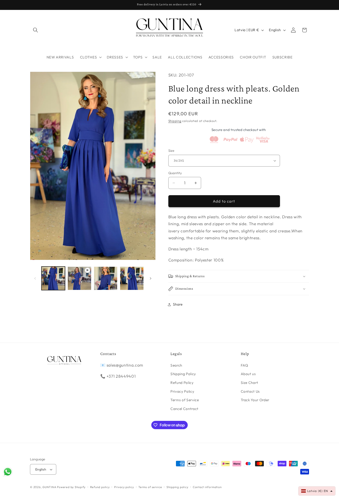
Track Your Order (255, 400)
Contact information (207, 487)
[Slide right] (151, 278)
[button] (35, 30)
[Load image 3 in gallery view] (132, 278)
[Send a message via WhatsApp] (7, 471)
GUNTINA (49, 487)
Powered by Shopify (71, 487)
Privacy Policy (182, 391)
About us (248, 374)
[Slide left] (35, 278)
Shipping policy (177, 487)
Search (176, 365)
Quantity (175, 173)
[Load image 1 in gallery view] (53, 278)
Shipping (174, 121)
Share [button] (178, 304)
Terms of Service (184, 400)
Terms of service (150, 487)
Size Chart (250, 382)
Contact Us (250, 391)
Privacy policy (124, 487)
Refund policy (100, 487)
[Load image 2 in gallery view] (106, 278)
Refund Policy (182, 382)
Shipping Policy (183, 374)
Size (171, 151)
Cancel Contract (184, 409)
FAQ (244, 365)
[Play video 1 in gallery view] (79, 278)
